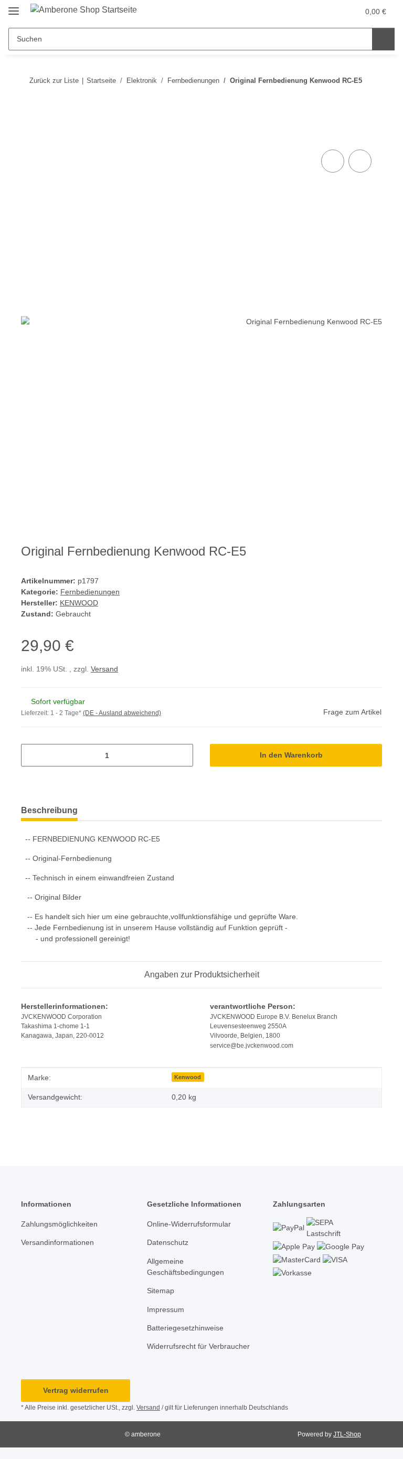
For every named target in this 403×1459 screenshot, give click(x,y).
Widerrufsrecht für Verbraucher (198, 1346)
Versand (104, 669)
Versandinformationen (57, 1242)
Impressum (165, 1309)
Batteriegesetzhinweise (185, 1328)
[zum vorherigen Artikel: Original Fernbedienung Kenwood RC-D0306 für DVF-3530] (348, 101)
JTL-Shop (347, 1434)
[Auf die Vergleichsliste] (332, 161)
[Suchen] (383, 39)
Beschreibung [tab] (49, 810)
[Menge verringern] (33, 755)
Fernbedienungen (90, 592)
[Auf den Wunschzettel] (360, 161)
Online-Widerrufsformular (189, 1224)
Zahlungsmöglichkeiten (59, 1224)
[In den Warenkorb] (29, 135)
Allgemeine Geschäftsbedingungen (185, 1266)
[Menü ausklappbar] (13, 6)
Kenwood (187, 1077)
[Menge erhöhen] (181, 755)
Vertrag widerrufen (76, 1390)
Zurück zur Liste (54, 80)
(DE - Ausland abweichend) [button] (122, 713)
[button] (309, 11)
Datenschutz (167, 1242)
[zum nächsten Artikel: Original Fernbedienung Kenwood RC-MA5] (370, 101)
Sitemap (160, 1290)
